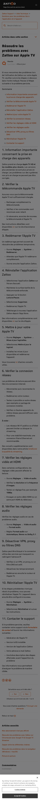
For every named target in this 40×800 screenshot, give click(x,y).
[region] (20, 787)
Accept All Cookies (20, 796)
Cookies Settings (20, 789)
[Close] (37, 777)
